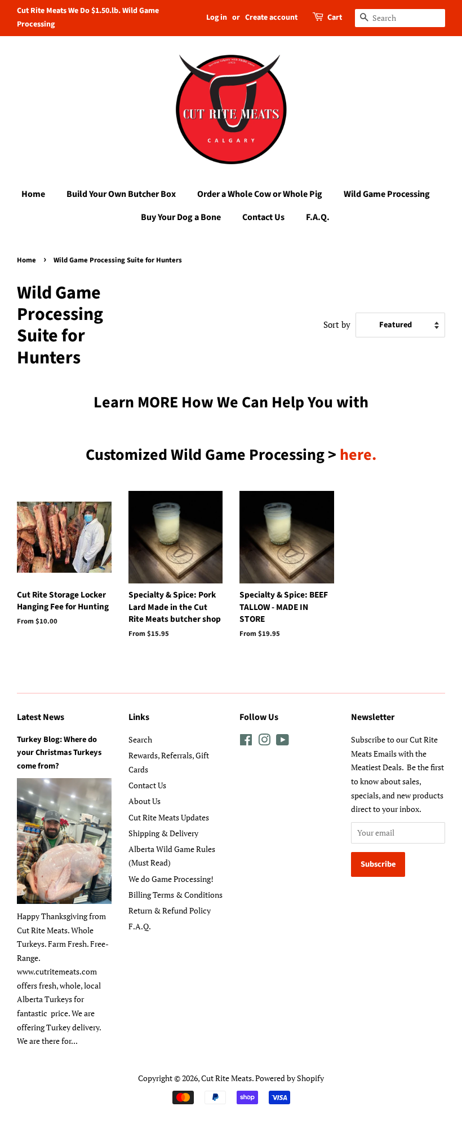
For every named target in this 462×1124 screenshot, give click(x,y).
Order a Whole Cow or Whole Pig (259, 194)
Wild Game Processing (387, 194)
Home (33, 194)
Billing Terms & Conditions (175, 894)
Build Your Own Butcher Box (121, 194)
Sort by (336, 324)
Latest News (40, 717)
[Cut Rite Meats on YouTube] (282, 741)
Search (140, 739)
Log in (216, 17)
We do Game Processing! (171, 878)
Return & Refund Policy (169, 910)
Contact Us (263, 217)
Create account (271, 17)
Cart (334, 17)
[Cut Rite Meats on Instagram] (264, 741)
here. (358, 455)
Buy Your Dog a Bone (181, 217)
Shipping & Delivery (163, 833)
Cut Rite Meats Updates (168, 817)
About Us (144, 801)
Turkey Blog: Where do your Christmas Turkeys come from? (59, 752)
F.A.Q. (318, 217)
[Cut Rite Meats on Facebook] (245, 741)
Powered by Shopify (289, 1078)
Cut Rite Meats (226, 1078)
